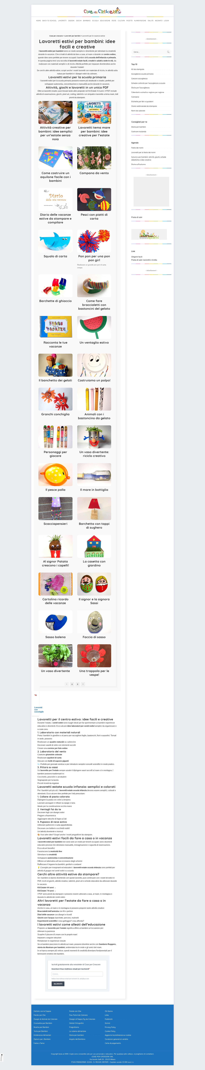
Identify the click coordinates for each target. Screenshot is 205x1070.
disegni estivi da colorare (86, 74)
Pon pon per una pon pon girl (94, 258)
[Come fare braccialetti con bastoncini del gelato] (94, 285)
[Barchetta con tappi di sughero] (94, 508)
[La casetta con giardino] (94, 546)
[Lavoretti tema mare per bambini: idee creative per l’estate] (94, 112)
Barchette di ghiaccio (55, 301)
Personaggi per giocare (55, 454)
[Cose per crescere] (102, 10)
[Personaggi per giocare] (55, 436)
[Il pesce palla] (55, 474)
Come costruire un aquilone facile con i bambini (55, 177)
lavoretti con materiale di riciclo (92, 70)
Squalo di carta (55, 256)
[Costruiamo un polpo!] (94, 365)
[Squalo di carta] (55, 241)
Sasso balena (55, 637)
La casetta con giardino (94, 563)
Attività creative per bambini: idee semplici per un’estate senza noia (55, 133)
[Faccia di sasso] (94, 621)
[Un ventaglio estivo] (94, 327)
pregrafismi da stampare (82, 835)
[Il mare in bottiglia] (94, 474)
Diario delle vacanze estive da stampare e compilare (55, 218)
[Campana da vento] (94, 157)
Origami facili (136, 257)
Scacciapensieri (55, 524)
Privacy (1, 1058)
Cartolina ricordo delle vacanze (55, 601)
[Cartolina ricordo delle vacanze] (55, 584)
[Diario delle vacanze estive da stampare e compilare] (55, 199)
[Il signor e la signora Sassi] (94, 584)
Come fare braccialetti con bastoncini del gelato (94, 305)
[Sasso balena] (55, 621)
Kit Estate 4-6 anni (96, 91)
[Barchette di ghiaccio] (55, 285)
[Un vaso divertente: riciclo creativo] (94, 436)
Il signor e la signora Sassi (94, 601)
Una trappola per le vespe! (94, 673)
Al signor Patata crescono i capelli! (55, 563)
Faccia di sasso (94, 637)
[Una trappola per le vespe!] (94, 655)
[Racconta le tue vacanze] (55, 327)
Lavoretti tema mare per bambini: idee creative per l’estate (94, 131)
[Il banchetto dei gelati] (55, 365)
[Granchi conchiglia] (55, 399)
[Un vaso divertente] (55, 655)
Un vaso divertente (55, 671)
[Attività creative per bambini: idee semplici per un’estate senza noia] (55, 112)
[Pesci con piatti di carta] (94, 199)
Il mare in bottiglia (94, 490)
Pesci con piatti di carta (94, 216)
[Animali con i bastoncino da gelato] (94, 399)
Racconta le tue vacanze (55, 344)
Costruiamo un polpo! (94, 380)
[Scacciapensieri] (55, 508)
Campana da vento (94, 173)
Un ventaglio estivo (94, 342)
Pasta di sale (136, 217)
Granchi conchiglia (55, 414)
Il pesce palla (55, 490)
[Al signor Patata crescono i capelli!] (55, 546)
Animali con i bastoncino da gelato (94, 416)
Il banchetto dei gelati (55, 380)
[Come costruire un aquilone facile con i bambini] (55, 157)
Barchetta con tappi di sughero (94, 526)
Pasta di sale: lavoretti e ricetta (144, 260)
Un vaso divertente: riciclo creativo (94, 454)
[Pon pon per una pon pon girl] (94, 241)
